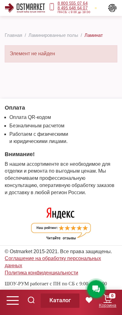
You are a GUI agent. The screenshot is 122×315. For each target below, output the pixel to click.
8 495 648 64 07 (73, 8)
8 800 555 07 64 (73, 3)
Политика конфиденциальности (41, 272)
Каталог (60, 300)
